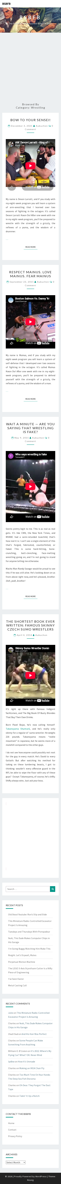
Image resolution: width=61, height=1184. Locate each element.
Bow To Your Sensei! (30, 120)
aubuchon (42, 126)
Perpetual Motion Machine (21, 961)
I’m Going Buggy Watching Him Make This (29, 948)
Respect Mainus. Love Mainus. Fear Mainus (30, 274)
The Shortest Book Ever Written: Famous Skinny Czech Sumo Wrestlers (30, 625)
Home (11, 1123)
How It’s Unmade (26, 1061)
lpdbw (11, 1061)
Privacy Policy (15, 1136)
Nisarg (30, 1180)
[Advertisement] (30, 67)
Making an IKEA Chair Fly (31, 1068)
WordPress (41, 1176)
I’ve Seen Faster (16, 978)
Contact (12, 1129)
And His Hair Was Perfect (34, 1033)
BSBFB (6, 3)
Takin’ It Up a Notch (29, 1095)
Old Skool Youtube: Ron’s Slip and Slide (27, 914)
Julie (10, 1012)
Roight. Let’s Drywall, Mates (22, 955)
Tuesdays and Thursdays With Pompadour (29, 931)
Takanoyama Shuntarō (18, 728)
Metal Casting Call (17, 985)
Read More (31, 247)
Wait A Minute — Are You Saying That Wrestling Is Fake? (30, 428)
